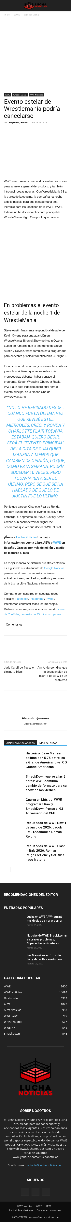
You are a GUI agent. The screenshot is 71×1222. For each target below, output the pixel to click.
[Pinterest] (26, 131)
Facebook (21, 598)
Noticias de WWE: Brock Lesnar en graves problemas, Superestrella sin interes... (47, 939)
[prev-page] (6, 869)
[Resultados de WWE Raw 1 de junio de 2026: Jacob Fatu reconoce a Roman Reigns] (14, 827)
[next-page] (12, 869)
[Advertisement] (35, 56)
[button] (6, 5)
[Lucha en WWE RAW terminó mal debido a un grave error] (14, 921)
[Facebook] (8, 131)
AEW (48, 1206)
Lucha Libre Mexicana (21, 1210)
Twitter (50, 598)
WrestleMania (31, 14)
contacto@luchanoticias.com (44, 1165)
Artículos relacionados (20, 743)
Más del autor (48, 743)
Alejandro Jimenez (18, 122)
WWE (17, 14)
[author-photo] (35, 704)
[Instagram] (35, 1192)
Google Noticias (54, 568)
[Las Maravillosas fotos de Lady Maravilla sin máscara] (14, 960)
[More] (44, 131)
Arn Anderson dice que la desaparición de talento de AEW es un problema (52, 674)
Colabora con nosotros (49, 1210)
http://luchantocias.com (35, 724)
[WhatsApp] (35, 131)
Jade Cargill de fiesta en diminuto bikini (19, 669)
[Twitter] (17, 131)
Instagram (36, 598)
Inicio (7, 14)
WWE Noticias (36, 94)
